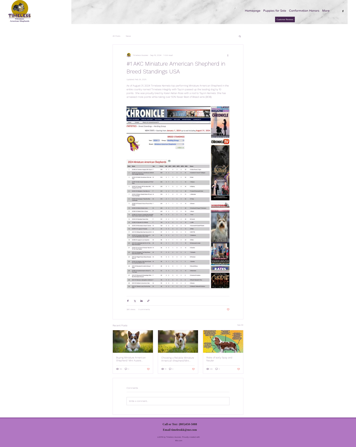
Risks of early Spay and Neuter (219, 359)
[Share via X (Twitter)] (134, 300)
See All (240, 325)
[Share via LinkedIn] (141, 300)
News (128, 36)
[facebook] (343, 11)
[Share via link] (148, 300)
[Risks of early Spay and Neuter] (223, 341)
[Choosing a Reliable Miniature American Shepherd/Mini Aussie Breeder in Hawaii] (178, 341)
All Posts (116, 36)
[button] (239, 36)
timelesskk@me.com (184, 429)
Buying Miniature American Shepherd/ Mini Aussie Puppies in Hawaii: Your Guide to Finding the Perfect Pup (132, 359)
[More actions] (227, 55)
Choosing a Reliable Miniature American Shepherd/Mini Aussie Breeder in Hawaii (177, 359)
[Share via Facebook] (128, 300)
